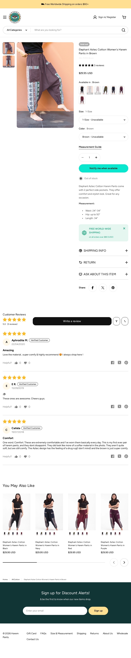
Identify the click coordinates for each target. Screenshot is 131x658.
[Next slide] (124, 562)
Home (5, 579)
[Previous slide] (114, 562)
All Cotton (16, 579)
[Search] (123, 30)
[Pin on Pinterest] (113, 288)
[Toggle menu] (5, 17)
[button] (86, 65)
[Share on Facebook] (93, 288)
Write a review (72, 321)
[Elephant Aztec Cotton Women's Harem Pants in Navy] (49, 512)
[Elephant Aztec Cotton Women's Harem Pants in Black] (16, 512)
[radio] (82, 90)
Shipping (81, 633)
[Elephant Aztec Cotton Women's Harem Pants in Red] (82, 512)
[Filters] (116, 321)
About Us (108, 633)
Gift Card (31, 633)
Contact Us (33, 639)
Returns (94, 633)
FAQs (43, 633)
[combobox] (65, 30)
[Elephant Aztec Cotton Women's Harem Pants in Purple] (114, 512)
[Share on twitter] (119, 363)
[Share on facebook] (113, 363)
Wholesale (122, 633)
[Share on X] (103, 288)
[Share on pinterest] (126, 363)
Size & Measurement (61, 633)
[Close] (124, 228)
